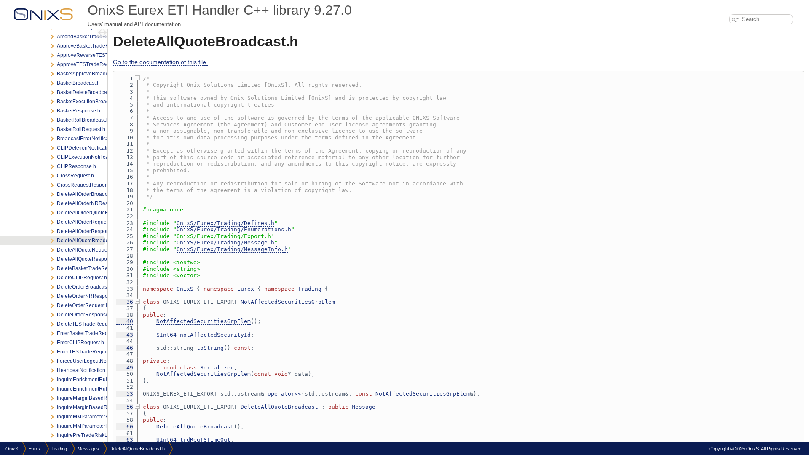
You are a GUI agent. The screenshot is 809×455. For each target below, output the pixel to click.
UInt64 (166, 439)
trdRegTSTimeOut (205, 439)
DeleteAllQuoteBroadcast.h (137, 448)
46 (124, 348)
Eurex (245, 289)
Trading (309, 289)
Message (363, 407)
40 (124, 321)
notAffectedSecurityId (215, 335)
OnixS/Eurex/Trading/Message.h (225, 242)
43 (124, 335)
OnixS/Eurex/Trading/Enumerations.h (234, 229)
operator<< (284, 394)
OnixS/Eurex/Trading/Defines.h (225, 223)
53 (124, 394)
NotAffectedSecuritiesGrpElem (288, 302)
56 (124, 407)
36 (124, 302)
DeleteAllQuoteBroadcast (279, 407)
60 (124, 426)
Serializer (217, 367)
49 (124, 367)
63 (124, 439)
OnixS (185, 289)
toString (210, 348)
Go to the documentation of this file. (160, 62)
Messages (88, 448)
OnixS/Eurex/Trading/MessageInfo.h (232, 249)
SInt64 (166, 335)
